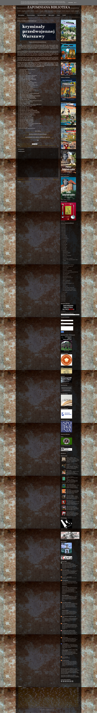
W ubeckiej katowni (65, 611)
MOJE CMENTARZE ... (66, 595)
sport (38, 698)
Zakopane (49, 700)
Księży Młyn (42, 698)
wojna (42, 687)
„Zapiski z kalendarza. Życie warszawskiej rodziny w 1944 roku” (72, 458)
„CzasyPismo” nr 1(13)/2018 (67, 270)
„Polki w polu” (68, 489)
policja (33, 697)
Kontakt (64, 15)
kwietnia (64, 247)
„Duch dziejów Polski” (66, 281)
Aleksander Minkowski (48, 703)
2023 (63, 228)
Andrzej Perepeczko (71, 704)
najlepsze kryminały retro (43, 145)
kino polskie (65, 702)
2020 (63, 233)
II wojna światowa (72, 687)
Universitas (20, 698)
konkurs (34, 698)
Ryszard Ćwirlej (70, 696)
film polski (32, 701)
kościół (69, 702)
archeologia (33, 696)
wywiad (65, 692)
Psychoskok (33, 695)
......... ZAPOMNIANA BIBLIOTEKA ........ (48, 7)
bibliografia (38, 704)
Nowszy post (20, 179)
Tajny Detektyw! (64, 623)
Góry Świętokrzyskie (52, 696)
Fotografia (61, 698)
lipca (64, 242)
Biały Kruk (45, 702)
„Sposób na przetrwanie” (70, 511)
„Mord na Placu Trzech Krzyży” (68, 277)
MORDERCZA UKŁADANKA (66, 631)
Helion (23, 704)
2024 (63, 227)
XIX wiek (33, 699)
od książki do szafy (65, 660)
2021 (63, 231)
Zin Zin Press (71, 706)
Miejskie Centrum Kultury (66, 657)
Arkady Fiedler (61, 703)
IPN (19, 696)
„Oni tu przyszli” (65, 263)
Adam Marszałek (47, 694)
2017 (63, 295)
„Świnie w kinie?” (65, 274)
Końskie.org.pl (64, 586)
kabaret (63, 699)
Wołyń (45, 700)
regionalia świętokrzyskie (64, 688)
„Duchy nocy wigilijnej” (70, 495)
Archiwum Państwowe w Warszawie (23, 706)
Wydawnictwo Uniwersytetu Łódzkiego (24, 699)
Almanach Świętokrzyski (63, 704)
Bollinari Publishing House (69, 703)
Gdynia (58, 702)
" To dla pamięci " (65, 643)
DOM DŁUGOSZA (65, 580)
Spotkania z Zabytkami (31, 693)
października (65, 238)
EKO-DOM (73, 700)
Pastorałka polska (65, 651)
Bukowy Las (25, 698)
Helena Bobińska (53, 706)
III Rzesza (60, 701)
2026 (63, 224)
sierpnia (64, 241)
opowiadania (38, 692)
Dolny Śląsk (56, 695)
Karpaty (27, 704)
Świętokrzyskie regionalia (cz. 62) (68, 283)
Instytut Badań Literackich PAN (33, 707)
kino (41, 694)
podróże (51, 695)
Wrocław (77, 692)
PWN (27, 694)
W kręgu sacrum (65, 637)
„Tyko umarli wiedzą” (66, 273)
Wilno (46, 698)
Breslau (46, 696)
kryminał (28, 687)
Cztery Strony (37, 706)
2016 (63, 296)
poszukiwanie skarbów (69, 699)
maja (64, 245)
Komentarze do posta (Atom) (26, 181)
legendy (75, 695)
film (58, 692)
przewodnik (26, 691)
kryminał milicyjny (37, 691)
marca (64, 248)
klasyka (31, 691)
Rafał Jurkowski (64, 707)
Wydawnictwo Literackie (46, 691)
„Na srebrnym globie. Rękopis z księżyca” (69, 290)
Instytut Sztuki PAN (40, 707)
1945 (40, 703)
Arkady (42, 702)
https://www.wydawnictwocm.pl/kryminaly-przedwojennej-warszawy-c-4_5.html (38, 132)
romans (73, 694)
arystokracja (68, 707)
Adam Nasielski (74, 693)
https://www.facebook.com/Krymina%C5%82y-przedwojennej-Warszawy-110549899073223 (38, 135)
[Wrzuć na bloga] (33, 144)
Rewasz (67, 706)
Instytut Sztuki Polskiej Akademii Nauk (48, 707)
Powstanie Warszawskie (25, 696)
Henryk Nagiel (58, 706)
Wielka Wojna (26, 702)
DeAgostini (54, 702)
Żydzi (67, 697)
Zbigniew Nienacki (40, 695)
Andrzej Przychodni (66, 705)
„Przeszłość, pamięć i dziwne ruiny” (68, 287)
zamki (72, 691)
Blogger (55, 709)
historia (20, 687)
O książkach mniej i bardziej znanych (68, 630)
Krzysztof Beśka (42, 699)
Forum (58, 15)
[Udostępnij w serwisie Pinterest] (36, 144)
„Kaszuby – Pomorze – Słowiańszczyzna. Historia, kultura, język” (72, 477)
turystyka (53, 691)
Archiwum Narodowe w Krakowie (74, 705)
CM (21, 145)
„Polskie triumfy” (65, 286)
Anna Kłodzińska (23, 693)
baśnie (60, 699)
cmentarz (50, 698)
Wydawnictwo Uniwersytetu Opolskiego (71, 698)
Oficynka (57, 691)
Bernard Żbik (68, 700)
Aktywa (43, 703)
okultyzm (37, 701)
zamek (46, 692)
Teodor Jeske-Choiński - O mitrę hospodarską (69, 570)
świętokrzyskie (38, 688)
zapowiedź (38, 696)
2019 (63, 234)
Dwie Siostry (41, 706)
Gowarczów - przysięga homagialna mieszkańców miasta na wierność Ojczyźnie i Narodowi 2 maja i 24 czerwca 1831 (69, 588)
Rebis (38, 694)
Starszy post (55, 179)
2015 (63, 298)
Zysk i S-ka (68, 693)
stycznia (64, 292)
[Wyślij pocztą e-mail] (32, 144)
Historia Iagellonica (55, 701)
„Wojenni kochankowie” (66, 280)
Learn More (70, 2)
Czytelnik (64, 696)
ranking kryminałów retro (21, 146)
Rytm (42, 700)
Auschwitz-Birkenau (32, 706)
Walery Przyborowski (60, 693)
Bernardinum (39, 693)
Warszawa (29, 146)
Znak (42, 696)
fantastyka (46, 695)
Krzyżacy (30, 698)
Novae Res (74, 688)
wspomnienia (20, 691)
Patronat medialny (31, 15)
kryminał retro (24, 145)
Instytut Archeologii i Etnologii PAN (68, 701)
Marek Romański (33, 694)
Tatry (56, 699)
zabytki (54, 688)
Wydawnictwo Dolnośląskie (68, 695)
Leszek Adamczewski (27, 700)
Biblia (50, 701)
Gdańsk (19, 694)
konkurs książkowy (61, 697)
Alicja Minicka (55, 703)
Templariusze (24, 703)
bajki (30, 702)
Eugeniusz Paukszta (47, 706)
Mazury (61, 694)
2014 (63, 299)
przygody (30, 688)
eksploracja (43, 704)
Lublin (61, 702)
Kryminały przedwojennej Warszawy (33, 145)
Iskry (42, 692)
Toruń (19, 701)
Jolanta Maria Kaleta (55, 694)
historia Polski (35, 687)
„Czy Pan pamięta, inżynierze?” (68, 258)
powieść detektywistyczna (52, 145)
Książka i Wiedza (63, 706)
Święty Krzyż (34, 702)
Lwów (24, 694)
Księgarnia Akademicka (50, 699)
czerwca (64, 244)
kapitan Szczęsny (67, 694)
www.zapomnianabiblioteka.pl (65, 669)
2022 (63, 230)
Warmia (61, 695)
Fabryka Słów (46, 697)
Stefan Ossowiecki (32, 704)
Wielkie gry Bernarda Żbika (25, 701)
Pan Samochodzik (31, 692)
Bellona (69, 692)
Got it (75, 2)
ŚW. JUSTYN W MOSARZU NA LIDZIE (68, 638)
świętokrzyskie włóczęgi (66, 562)
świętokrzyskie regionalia (43, 701)
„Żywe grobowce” (65, 251)
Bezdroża (24, 707)
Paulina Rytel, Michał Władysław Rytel (68, 596)
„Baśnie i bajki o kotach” (70, 484)
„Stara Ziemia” (65, 269)
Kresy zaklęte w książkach (66, 602)
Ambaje (38, 702)
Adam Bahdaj (61, 705)
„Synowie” (64, 284)
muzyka (53, 700)
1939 (77, 702)
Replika (24, 688)
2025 (63, 226)
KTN (19, 692)
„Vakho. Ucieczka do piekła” (70, 506)
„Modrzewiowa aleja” (69, 500)
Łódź (37, 697)
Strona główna (21, 15)
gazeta (73, 692)
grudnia (64, 235)
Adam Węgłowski (62, 700)
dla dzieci (50, 692)
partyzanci (73, 702)
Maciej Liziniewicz (53, 697)
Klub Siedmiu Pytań (41, 15)
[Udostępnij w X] (34, 144)
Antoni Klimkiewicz (65, 618)
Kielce (55, 692)
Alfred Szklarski (55, 704)
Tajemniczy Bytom (65, 610)
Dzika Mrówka (29, 705)
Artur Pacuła (59, 696)
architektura (45, 693)
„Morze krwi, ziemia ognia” (67, 255)
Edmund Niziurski (39, 705)
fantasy (48, 704)
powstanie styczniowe (26, 697)
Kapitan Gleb (53, 705)
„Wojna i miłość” (65, 254)
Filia (27, 707)
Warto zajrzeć (51, 15)
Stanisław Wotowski (73, 697)
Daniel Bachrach (56, 698)
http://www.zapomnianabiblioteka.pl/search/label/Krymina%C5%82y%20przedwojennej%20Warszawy (37, 138)
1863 (74, 706)
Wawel (33, 700)
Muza (77, 700)
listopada (64, 237)
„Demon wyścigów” (66, 267)
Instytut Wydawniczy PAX (57, 707)
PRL (61, 687)
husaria (57, 705)
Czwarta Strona (24, 692)
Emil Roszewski (38, 700)
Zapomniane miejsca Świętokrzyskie (32, 703)
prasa (61, 692)
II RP (76, 691)
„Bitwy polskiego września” (67, 276)
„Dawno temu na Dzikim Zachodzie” (68, 264)
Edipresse (34, 705)
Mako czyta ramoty (65, 569)
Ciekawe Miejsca (47, 688)
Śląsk (41, 697)
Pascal (19, 703)
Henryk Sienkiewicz (47, 705)
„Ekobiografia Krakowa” (66, 252)
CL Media (49, 702)
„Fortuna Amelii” (68, 470)
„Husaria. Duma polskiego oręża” (68, 266)
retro (26, 146)
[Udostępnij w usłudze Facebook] (35, 144)
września (64, 240)
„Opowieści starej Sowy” (66, 644)
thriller (37, 699)
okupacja (57, 700)
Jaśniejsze (63, 577)
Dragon (25, 705)
